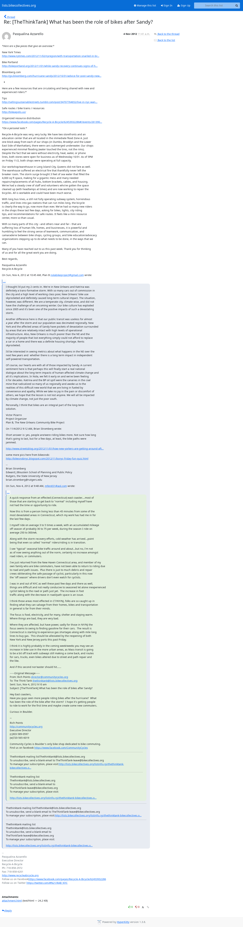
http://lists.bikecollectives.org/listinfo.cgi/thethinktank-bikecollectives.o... (53, 797)
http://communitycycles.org (26, 726)
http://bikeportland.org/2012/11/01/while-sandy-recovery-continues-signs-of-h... (50, 66)
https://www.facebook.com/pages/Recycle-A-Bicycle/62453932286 (67, 879)
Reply (8, 910)
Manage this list (146, 5)
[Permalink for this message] (148, 907)
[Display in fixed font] (142, 907)
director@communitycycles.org (49, 677)
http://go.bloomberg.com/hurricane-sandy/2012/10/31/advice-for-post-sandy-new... (51, 76)
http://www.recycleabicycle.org (20, 875)
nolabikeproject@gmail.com (67, 275)
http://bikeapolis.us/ (14, 112)
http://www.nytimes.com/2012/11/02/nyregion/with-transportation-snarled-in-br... (50, 56)
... (4, 281)
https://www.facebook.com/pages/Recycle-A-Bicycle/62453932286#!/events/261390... (52, 122)
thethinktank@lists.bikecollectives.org (55, 680)
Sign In (167, 5)
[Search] (237, 5)
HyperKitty (123, 922)
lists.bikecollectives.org (19, 5)
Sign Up (185, 5)
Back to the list (166, 40)
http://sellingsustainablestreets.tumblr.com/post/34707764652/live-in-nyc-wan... (49, 102)
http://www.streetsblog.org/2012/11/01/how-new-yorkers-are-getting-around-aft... (55, 448)
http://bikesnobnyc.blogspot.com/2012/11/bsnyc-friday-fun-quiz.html (47, 458)
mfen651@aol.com (56, 486)
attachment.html (12, 900)
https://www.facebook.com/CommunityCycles (61, 747)
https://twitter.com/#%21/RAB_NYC (47, 882)
